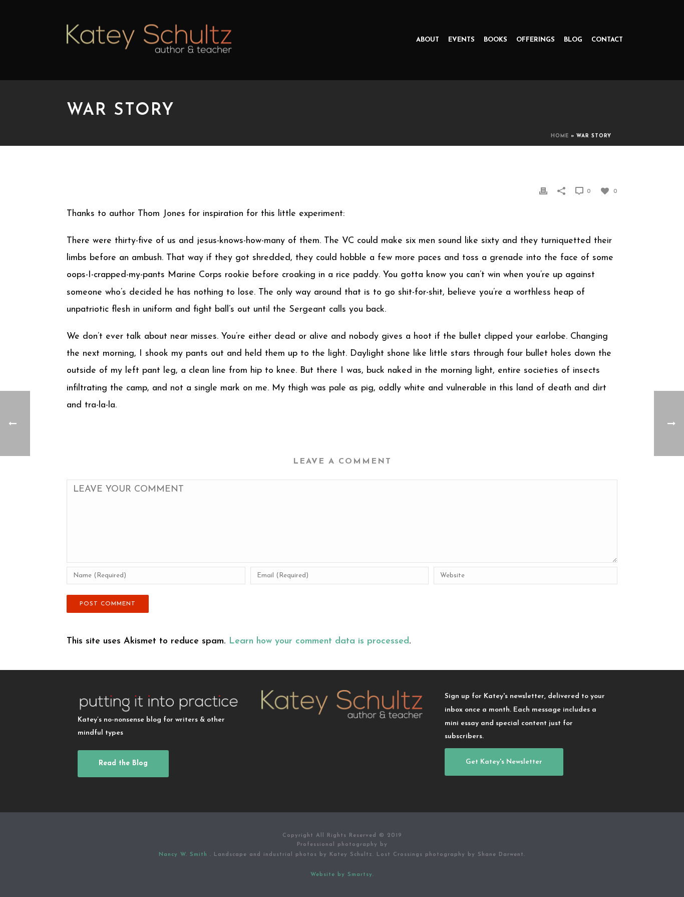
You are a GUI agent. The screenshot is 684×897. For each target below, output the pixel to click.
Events (461, 40)
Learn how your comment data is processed (319, 641)
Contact (607, 40)
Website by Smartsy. (342, 874)
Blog (573, 40)
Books (495, 40)
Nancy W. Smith (184, 854)
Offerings (535, 40)
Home (560, 136)
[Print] (543, 190)
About (427, 40)
